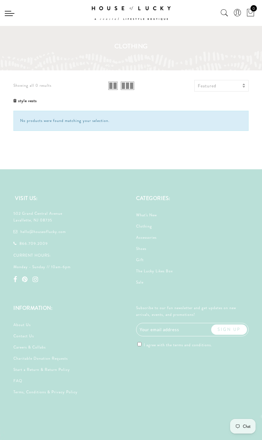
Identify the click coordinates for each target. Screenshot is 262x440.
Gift (140, 260)
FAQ (17, 381)
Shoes (141, 249)
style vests (27, 101)
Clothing (144, 226)
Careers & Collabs (29, 347)
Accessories (146, 237)
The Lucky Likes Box (154, 271)
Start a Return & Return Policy (41, 369)
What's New (146, 215)
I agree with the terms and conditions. (177, 345)
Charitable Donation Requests (40, 358)
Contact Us (23, 336)
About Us (22, 325)
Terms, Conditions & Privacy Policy (45, 392)
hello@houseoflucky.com (43, 232)
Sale (139, 282)
